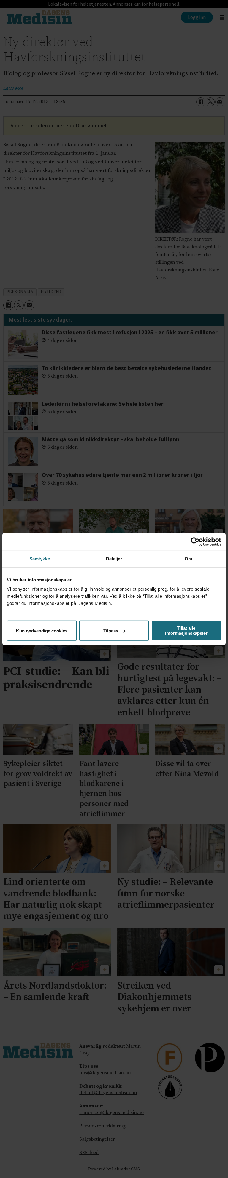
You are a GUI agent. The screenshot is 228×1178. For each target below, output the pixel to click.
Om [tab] (188, 558)
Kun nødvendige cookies (41, 630)
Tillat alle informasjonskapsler (186, 631)
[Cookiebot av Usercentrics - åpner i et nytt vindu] (195, 541)
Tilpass (110, 630)
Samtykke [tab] (39, 558)
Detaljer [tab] (114, 558)
